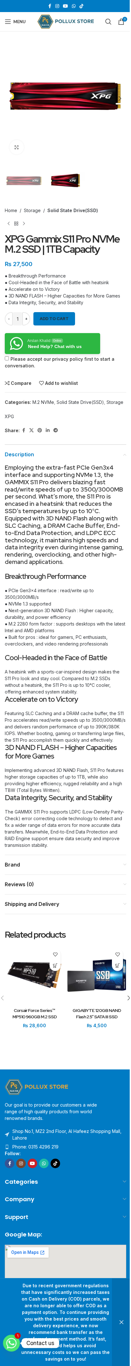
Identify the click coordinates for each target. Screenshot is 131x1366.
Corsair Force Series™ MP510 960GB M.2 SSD (34, 1014)
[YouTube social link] (65, 6)
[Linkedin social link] (48, 430)
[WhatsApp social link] (74, 6)
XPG (9, 416)
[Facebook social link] (49, 6)
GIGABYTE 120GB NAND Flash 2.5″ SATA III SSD (96, 1014)
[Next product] (24, 224)
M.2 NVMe (43, 402)
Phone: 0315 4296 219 (35, 1146)
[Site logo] (65, 21)
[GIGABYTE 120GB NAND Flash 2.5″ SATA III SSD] (96, 975)
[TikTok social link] (81, 6)
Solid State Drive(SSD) (72, 210)
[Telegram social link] (56, 430)
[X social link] (31, 430)
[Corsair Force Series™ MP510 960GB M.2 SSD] (34, 975)
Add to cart (54, 318)
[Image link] (36, 1086)
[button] (11, 98)
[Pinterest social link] (40, 430)
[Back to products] (16, 224)
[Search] (108, 21)
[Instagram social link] (57, 6)
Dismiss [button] (121, 1322)
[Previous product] (8, 224)
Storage (32, 210)
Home (11, 210)
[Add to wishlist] (55, 954)
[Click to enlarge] (17, 147)
